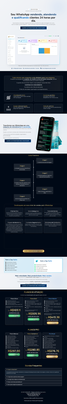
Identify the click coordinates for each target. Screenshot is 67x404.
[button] (33, 369)
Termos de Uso (27, 400)
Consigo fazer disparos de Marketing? (16, 379)
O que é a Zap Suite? (12, 369)
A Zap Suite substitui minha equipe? (16, 376)
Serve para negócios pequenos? (15, 384)
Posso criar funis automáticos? (15, 382)
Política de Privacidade (37, 400)
